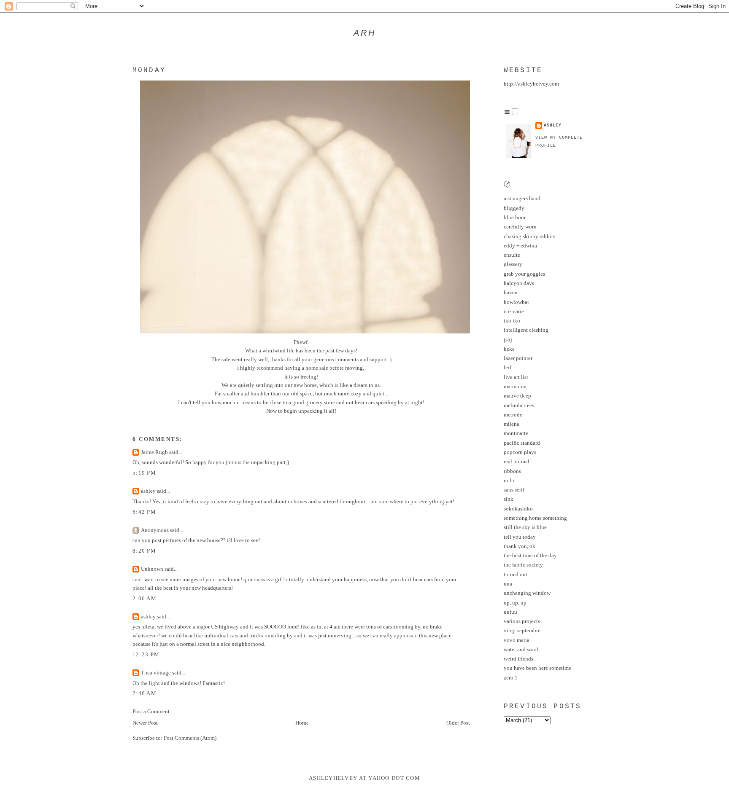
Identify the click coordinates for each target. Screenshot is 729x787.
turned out (515, 574)
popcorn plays (520, 452)
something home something (535, 518)
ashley (148, 491)
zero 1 (511, 678)
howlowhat (516, 302)
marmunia (515, 386)
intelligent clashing (526, 330)
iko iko (512, 321)
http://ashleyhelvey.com (531, 84)
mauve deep (517, 396)
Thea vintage (156, 673)
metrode (513, 415)
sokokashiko (518, 509)
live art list (516, 377)
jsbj (508, 340)
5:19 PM (144, 473)
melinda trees (519, 405)
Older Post (458, 723)
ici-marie (514, 311)
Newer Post (145, 723)
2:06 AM (144, 599)
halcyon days (519, 283)
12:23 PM (145, 655)
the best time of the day (530, 556)
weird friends (518, 659)
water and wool (521, 650)
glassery (513, 264)
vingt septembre (522, 631)
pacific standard (522, 443)
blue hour (515, 217)
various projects (522, 621)
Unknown (152, 569)
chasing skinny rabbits (529, 236)
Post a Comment (151, 711)
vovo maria (516, 640)
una (508, 584)
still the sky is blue (525, 527)
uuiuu (510, 612)
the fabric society (523, 565)
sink (508, 499)
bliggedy (514, 208)
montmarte (516, 433)
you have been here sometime (537, 668)
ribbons (512, 471)
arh (365, 33)
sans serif (514, 490)
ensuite (512, 255)
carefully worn (520, 227)
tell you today (520, 537)
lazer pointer (518, 358)
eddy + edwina (520, 246)
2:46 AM (144, 693)
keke (509, 349)
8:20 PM (144, 551)
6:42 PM (144, 512)
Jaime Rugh (154, 452)
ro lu (509, 480)
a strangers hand (522, 198)
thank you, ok (519, 546)
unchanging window (527, 593)
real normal (516, 462)
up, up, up (515, 603)
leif (507, 368)
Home (302, 723)
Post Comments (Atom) (190, 738)
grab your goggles (524, 274)
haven (511, 292)
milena (511, 424)
